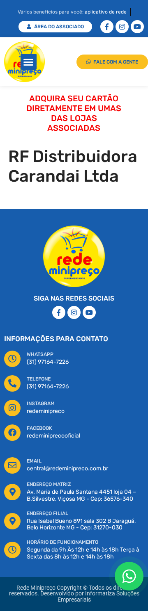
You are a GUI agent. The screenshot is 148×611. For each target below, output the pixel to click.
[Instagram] (122, 26)
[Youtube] (137, 26)
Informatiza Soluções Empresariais (98, 596)
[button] (29, 62)
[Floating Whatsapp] (129, 576)
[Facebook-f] (106, 26)
